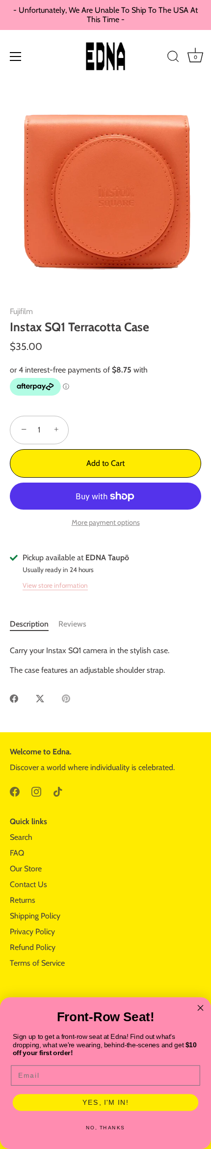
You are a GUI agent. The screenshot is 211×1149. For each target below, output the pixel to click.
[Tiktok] (58, 791)
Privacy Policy (32, 931)
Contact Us (28, 884)
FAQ (17, 853)
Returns (22, 900)
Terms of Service (37, 963)
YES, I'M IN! (105, 1102)
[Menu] (15, 56)
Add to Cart (105, 463)
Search (21, 837)
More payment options (106, 522)
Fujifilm (21, 311)
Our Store (26, 868)
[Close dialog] (200, 1008)
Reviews (72, 624)
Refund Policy (32, 947)
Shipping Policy (35, 915)
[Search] (173, 58)
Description (29, 624)
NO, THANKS (105, 1128)
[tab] (34, 624)
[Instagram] (36, 791)
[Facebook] (15, 791)
